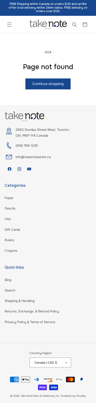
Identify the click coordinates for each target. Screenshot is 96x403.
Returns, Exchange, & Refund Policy (32, 311)
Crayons (11, 250)
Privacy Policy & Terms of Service (30, 322)
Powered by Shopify (73, 395)
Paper (9, 198)
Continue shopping (48, 83)
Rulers (9, 240)
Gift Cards (12, 229)
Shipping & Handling (19, 301)
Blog (8, 280)
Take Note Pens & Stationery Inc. (40, 395)
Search (10, 290)
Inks (8, 219)
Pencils (10, 208)
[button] (9, 25)
